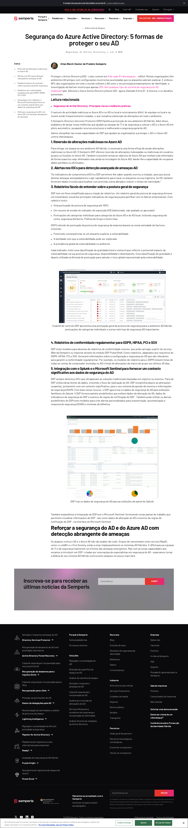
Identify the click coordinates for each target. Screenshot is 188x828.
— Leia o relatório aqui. (94, 3)
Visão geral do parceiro (121, 734)
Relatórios (115, 659)
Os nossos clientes (78, 645)
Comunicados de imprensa (163, 696)
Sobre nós (155, 640)
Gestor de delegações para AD (36, 703)
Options (144, 823)
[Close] (184, 823)
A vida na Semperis (159, 656)
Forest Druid (28, 779)
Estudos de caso (118, 645)
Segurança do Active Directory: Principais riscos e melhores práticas (92, 106)
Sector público (117, 707)
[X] (16, 816)
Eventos (154, 651)
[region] (94, 823)
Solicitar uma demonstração (164, 709)
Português (167, 10)
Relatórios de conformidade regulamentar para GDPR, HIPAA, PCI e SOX (31, 93)
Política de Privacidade (117, 804)
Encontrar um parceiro (121, 747)
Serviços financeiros (120, 691)
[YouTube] (21, 816)
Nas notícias (156, 702)
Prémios (154, 691)
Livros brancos (117, 670)
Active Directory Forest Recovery (38, 656)
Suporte (155, 10)
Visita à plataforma (78, 640)
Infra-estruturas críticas (121, 686)
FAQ (152, 662)
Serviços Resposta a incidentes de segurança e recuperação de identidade (82, 712)
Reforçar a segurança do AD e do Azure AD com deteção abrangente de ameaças (32, 114)
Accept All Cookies (163, 823)
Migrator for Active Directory (36, 735)
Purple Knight (29, 763)
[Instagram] (32, 816)
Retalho (113, 713)
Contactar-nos (141, 10)
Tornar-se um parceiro (120, 753)
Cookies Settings (124, 823)
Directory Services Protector (36, 640)
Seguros (114, 702)
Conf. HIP (127, 10)
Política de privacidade (144, 817)
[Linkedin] (27, 816)
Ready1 (25, 750)
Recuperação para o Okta (34, 691)
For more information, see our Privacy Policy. (56, 825)
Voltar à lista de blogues (95, 28)
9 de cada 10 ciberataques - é (123, 76)
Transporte (115, 718)
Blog (117, 10)
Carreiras (154, 645)
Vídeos (113, 665)
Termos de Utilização (165, 817)
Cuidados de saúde (119, 696)
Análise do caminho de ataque (83, 678)
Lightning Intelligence (33, 719)
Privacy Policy (151, 590)
